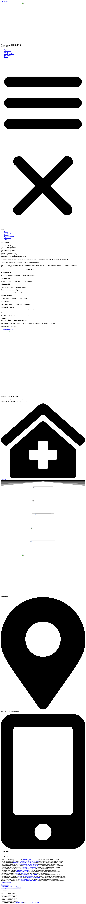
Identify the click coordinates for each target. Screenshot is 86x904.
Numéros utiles (5, 885)
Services (6, 52)
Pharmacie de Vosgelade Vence (25, 876)
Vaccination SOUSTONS (7, 882)
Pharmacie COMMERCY (23, 870)
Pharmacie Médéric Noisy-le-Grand (29, 861)
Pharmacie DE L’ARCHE (30, 874)
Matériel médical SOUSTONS (9, 886)
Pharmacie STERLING (11, 45)
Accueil (6, 49)
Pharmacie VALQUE (27, 868)
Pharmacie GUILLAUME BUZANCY (27, 864)
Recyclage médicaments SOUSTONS (11, 888)
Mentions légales (18, 902)
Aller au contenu (5, 1)
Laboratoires (7, 51)
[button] (43, 144)
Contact (6, 57)
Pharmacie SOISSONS (22, 871)
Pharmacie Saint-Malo (20, 873)
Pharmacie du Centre (24, 879)
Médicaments (7, 55)
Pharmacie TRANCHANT (31, 865)
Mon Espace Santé (9, 54)
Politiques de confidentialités (31, 902)
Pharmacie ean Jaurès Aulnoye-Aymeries (24, 862)
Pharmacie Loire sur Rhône (30, 859)
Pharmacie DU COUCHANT (30, 867)
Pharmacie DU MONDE (33, 877)
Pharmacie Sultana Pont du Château (29, 880)
